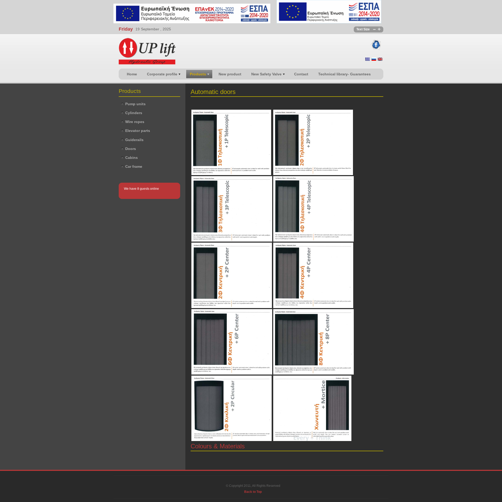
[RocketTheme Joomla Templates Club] (252, 481)
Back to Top (253, 492)
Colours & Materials (218, 446)
